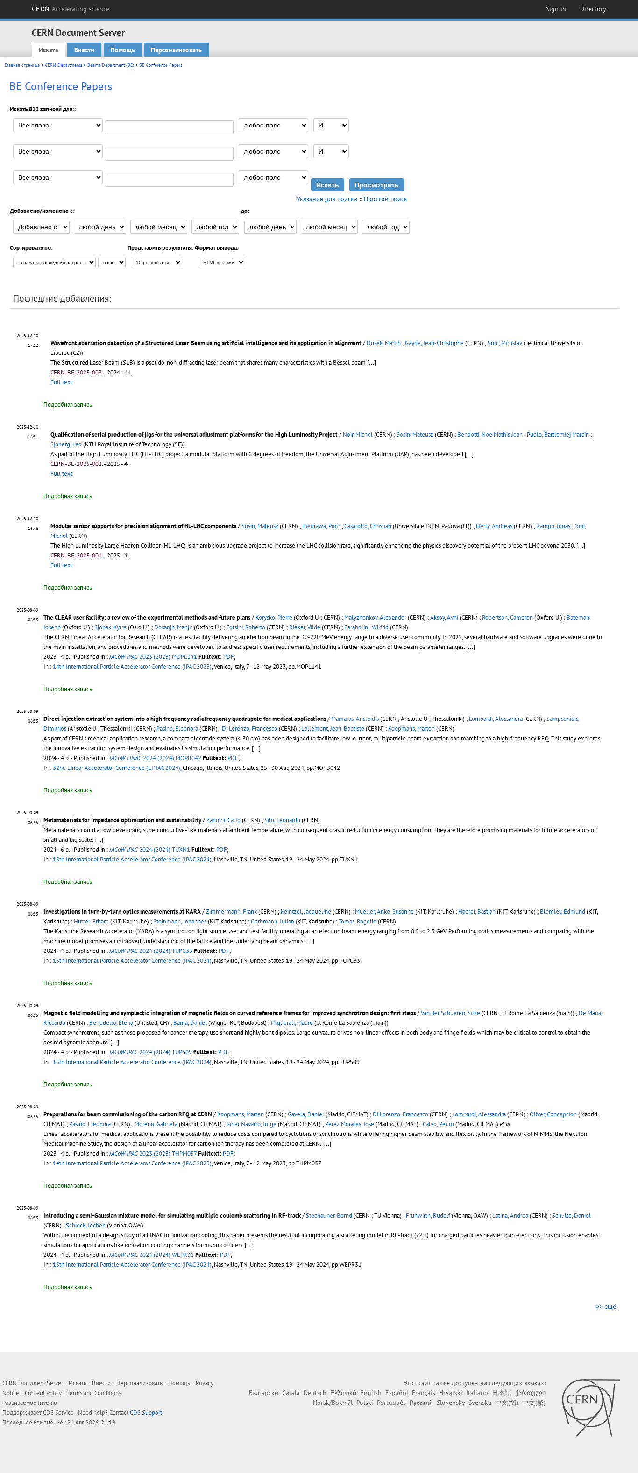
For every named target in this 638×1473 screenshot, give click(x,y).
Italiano (477, 1392)
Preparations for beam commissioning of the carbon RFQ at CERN (127, 1114)
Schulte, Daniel (571, 1215)
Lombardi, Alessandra (496, 719)
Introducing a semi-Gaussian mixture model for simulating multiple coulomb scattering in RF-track (172, 1215)
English (371, 1392)
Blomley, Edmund (562, 912)
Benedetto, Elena (111, 1023)
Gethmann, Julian (272, 921)
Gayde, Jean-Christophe (434, 343)
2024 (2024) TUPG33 (150, 951)
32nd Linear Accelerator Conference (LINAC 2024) (116, 768)
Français (423, 1392)
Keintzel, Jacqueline (306, 912)
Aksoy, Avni (444, 617)
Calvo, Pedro (438, 1124)
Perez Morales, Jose (349, 1124)
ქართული (530, 1392)
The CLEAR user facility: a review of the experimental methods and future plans (146, 617)
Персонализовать (176, 50)
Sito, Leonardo (282, 820)
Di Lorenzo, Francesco (249, 729)
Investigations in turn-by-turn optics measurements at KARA (122, 912)
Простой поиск (385, 199)
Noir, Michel (358, 434)
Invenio (47, 1403)
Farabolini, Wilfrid (366, 627)
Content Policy (43, 1393)
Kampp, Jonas (553, 526)
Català (291, 1392)
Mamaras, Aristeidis (355, 719)
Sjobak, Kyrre (110, 627)
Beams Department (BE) (110, 65)
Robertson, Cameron (507, 617)
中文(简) (506, 1402)
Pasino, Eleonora (177, 729)
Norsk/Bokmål (333, 1402)
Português (391, 1402)
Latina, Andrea (510, 1215)
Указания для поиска (327, 199)
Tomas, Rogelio (357, 921)
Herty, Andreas (494, 526)
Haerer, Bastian (477, 912)
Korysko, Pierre (273, 617)
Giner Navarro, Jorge (251, 1124)
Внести (84, 50)
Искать (48, 50)
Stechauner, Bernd (329, 1215)
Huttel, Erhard (91, 921)
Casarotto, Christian (367, 526)
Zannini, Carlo (223, 820)
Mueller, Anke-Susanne (384, 912)
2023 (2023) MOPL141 (153, 657)
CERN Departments (63, 65)
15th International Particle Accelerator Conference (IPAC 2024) (132, 859)
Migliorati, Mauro (292, 1023)
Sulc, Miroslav (505, 343)
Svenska (479, 1402)
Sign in (556, 9)
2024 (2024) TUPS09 (150, 1052)
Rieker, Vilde (304, 627)
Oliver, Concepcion (553, 1114)
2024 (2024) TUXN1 (149, 849)
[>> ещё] (606, 1306)
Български (263, 1392)
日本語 (501, 1392)
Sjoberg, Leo (66, 444)
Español (396, 1392)
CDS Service (58, 1413)
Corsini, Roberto (245, 627)
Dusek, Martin (384, 343)
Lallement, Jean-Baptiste (332, 729)
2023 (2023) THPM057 (153, 1153)
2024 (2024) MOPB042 (155, 758)
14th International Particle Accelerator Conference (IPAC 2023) (132, 666)
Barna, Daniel (190, 1023)
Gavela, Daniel (306, 1114)
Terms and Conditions (94, 1393)
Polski (364, 1402)
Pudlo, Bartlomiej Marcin (558, 434)
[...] (371, 362)
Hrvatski (450, 1392)
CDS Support (146, 1413)
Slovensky (451, 1402)
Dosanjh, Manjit (173, 627)
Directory (593, 9)
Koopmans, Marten (411, 729)
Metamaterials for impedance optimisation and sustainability (122, 820)
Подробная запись (67, 405)
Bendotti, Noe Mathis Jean (490, 434)
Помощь (123, 50)
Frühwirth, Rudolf (428, 1215)
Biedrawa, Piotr (321, 526)
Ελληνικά (343, 1392)
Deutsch (315, 1392)
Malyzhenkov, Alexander (375, 617)
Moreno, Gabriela (156, 1124)
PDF (228, 657)
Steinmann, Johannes (179, 921)
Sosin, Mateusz (415, 434)
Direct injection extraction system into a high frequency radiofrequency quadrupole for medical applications (184, 719)
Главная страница (22, 65)
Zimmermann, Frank (231, 912)
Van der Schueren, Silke (450, 1013)
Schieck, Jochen (86, 1225)
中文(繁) (534, 1402)
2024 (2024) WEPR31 (151, 1255)
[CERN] (590, 1407)
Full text (61, 382)
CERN (70, 9)
